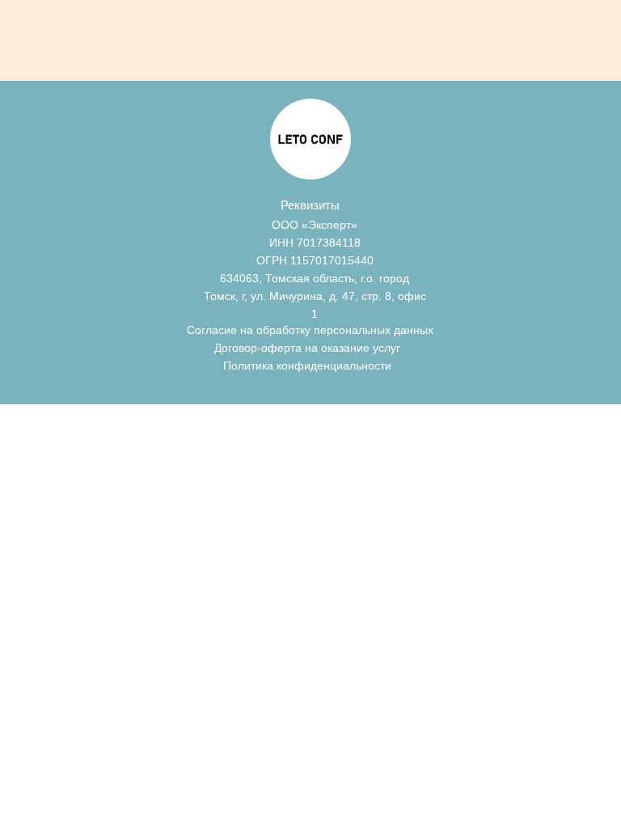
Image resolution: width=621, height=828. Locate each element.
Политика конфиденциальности (307, 365)
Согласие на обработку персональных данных (310, 329)
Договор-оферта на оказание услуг (307, 347)
